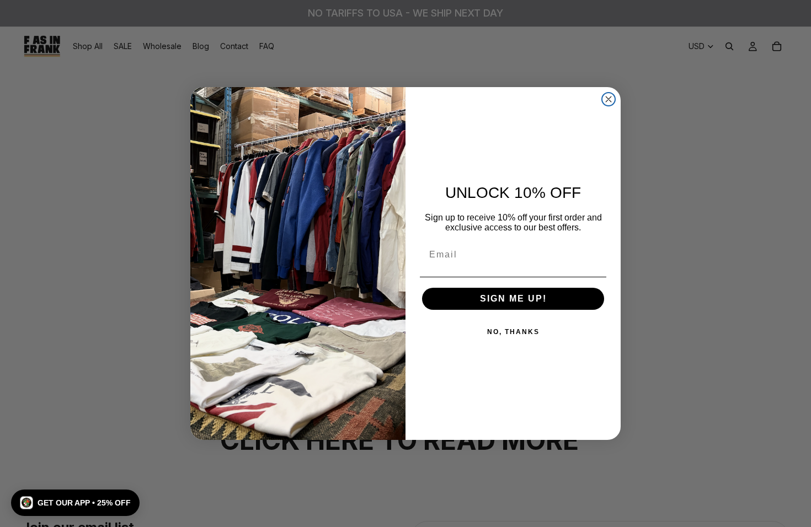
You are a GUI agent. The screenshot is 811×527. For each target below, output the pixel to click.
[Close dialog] (608, 99)
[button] (75, 503)
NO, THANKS (513, 332)
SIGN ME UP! (513, 298)
